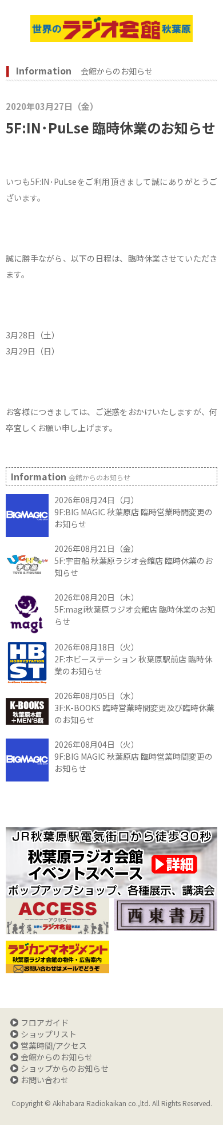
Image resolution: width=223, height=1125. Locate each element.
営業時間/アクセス (54, 1045)
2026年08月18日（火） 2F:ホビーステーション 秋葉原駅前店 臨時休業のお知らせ (133, 659)
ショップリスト (49, 1034)
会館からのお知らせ (57, 1057)
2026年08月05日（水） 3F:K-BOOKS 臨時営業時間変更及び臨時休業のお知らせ (134, 707)
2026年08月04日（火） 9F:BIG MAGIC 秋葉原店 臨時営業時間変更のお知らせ (133, 756)
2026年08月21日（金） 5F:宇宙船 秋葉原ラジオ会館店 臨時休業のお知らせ (133, 560)
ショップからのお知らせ (65, 1068)
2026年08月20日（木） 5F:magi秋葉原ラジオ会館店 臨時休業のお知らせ (134, 609)
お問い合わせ (45, 1079)
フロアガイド (45, 1022)
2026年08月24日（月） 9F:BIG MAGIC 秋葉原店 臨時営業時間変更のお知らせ (133, 512)
